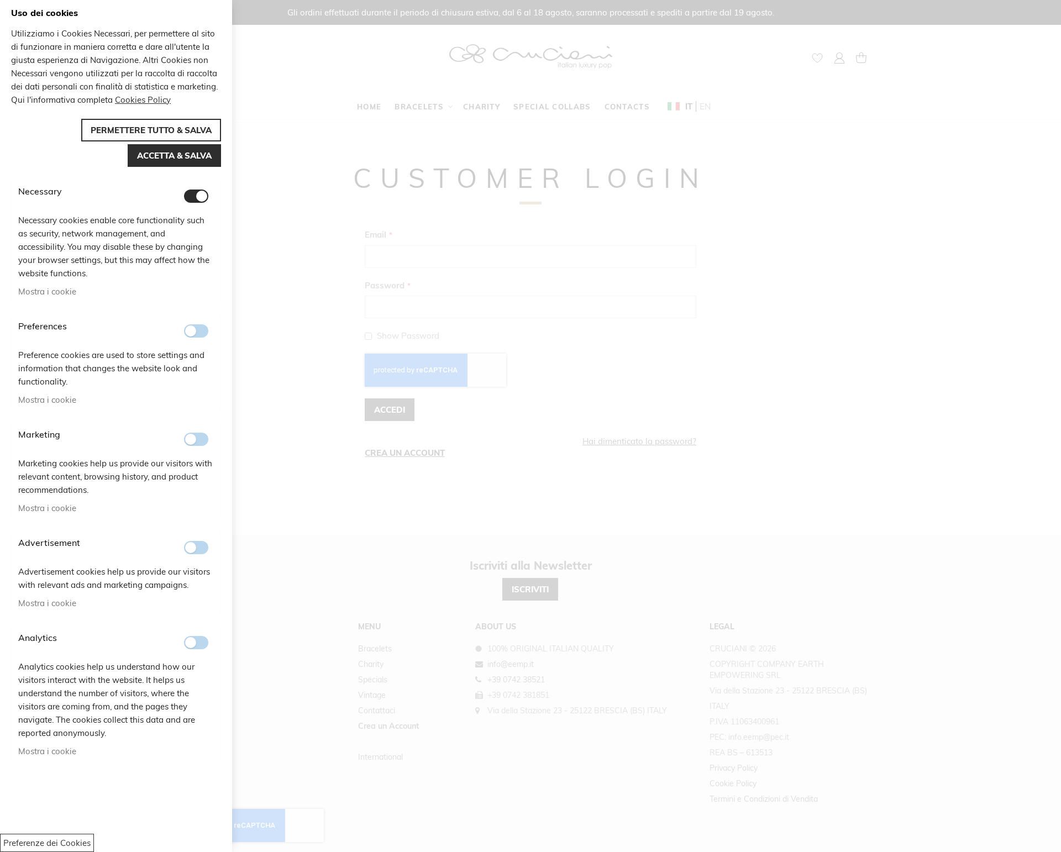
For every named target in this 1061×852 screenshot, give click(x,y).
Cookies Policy (143, 99)
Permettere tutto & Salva (151, 130)
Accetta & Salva (174, 155)
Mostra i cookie (47, 291)
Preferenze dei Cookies (47, 843)
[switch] (196, 196)
